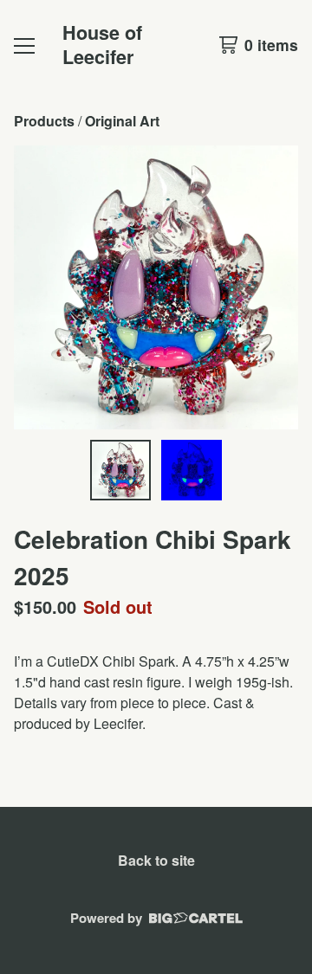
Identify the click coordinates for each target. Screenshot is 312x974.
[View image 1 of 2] (120, 470)
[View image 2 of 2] (191, 470)
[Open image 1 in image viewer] (156, 287)
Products (44, 121)
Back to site (156, 860)
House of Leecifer (102, 44)
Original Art (122, 121)
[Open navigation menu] (24, 45)
